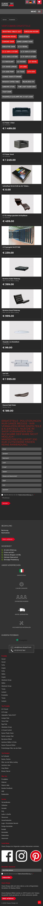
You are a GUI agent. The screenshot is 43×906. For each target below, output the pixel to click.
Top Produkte (6, 706)
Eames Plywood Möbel (8, 745)
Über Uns (4, 776)
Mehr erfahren (7, 539)
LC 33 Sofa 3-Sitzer (28, 57)
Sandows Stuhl (8, 87)
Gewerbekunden (6, 820)
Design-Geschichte (7, 826)
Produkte (4, 656)
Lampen (4, 692)
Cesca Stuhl (24, 36)
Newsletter (5, 832)
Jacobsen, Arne (6, 765)
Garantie (4, 808)
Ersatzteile (12, 19)
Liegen (4, 668)
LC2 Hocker (21, 62)
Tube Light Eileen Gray (27, 87)
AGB (3, 791)
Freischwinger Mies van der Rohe (11, 748)
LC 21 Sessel (23, 46)
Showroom (5, 817)
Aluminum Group (6, 680)
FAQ (3, 811)
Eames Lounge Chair (24, 41)
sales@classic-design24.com (22, 647)
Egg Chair (4, 724)
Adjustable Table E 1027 (11, 31)
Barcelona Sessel (9, 36)
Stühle (3, 674)
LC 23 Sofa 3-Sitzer (28, 51)
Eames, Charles (6, 759)
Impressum (5, 838)
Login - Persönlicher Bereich (10, 823)
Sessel (4, 659)
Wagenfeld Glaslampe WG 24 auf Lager (17, 97)
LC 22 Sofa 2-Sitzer (10, 51)
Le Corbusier (5, 756)
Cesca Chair (5, 721)
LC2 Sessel (5, 709)
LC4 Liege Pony (8, 72)
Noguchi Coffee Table (11, 82)
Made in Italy (5, 785)
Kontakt (4, 829)
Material (4, 782)
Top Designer (6, 753)
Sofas (3, 665)
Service (5, 19)
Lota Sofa (31, 72)
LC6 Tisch (20, 72)
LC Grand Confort (7, 730)
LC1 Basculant (8, 62)
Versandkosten (6, 802)
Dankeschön (5, 794)
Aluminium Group (7, 727)
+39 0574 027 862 (19, 650)
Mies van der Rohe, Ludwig (10, 762)
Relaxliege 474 (28, 82)
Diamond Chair (8, 41)
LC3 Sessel (33, 62)
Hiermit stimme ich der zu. (18, 495)
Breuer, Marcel (6, 771)
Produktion (5, 779)
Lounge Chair (5, 718)
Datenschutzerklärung (24, 495)
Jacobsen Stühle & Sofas (9, 742)
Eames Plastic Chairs (8, 733)
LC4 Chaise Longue (9, 67)
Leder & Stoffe (6, 814)
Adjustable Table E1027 (9, 715)
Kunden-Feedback (7, 788)
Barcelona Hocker (31, 31)
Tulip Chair (6, 92)
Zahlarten (4, 805)
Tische (3, 689)
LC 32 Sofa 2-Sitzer (10, 57)
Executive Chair (8, 46)
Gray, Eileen (5, 768)
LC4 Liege (23, 67)
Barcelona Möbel (7, 739)
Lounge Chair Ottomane (11, 77)
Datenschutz (5, 835)
